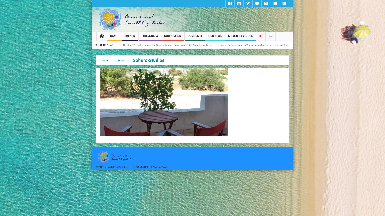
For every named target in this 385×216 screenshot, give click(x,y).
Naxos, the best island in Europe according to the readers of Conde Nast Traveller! (238, 45)
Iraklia (130, 36)
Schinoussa (150, 36)
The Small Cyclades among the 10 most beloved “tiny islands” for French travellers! (142, 45)
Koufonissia (172, 36)
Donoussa (195, 36)
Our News (215, 36)
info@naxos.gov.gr (158, 167)
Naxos (114, 36)
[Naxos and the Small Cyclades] (132, 19)
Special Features (240, 36)
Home (104, 60)
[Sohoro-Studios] (164, 101)
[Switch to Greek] (270, 36)
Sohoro (121, 60)
